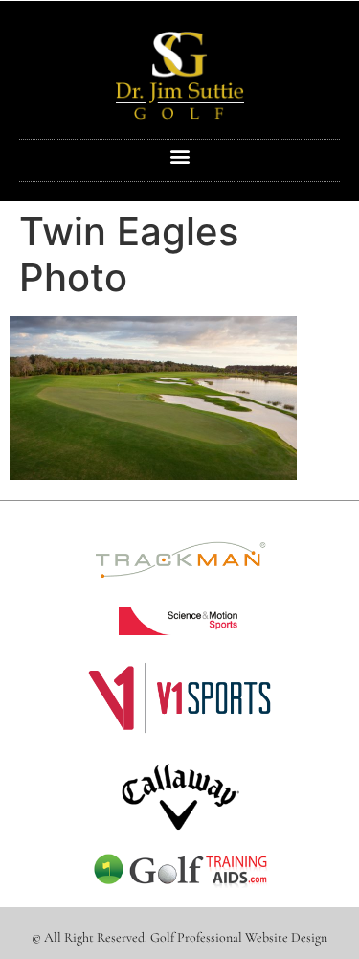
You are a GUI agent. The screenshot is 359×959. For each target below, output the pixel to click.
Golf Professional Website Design (238, 937)
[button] (179, 155)
